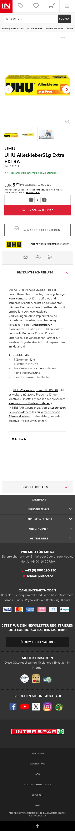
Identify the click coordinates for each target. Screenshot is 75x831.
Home (69, 28)
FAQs (37, 805)
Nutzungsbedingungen (37, 784)
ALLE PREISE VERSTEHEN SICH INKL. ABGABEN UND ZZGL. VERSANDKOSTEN (37, 814)
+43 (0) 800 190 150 (40, 570)
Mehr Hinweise (19, 439)
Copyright (37, 795)
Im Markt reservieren (41, 230)
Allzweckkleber (35, 28)
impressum (37, 753)
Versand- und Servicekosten (41, 190)
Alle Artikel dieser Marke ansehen (50, 244)
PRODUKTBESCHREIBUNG (35, 272)
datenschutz (37, 764)
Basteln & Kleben (55, 28)
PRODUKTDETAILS (35, 487)
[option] (37, 81)
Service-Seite (33, 192)
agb (37, 774)
